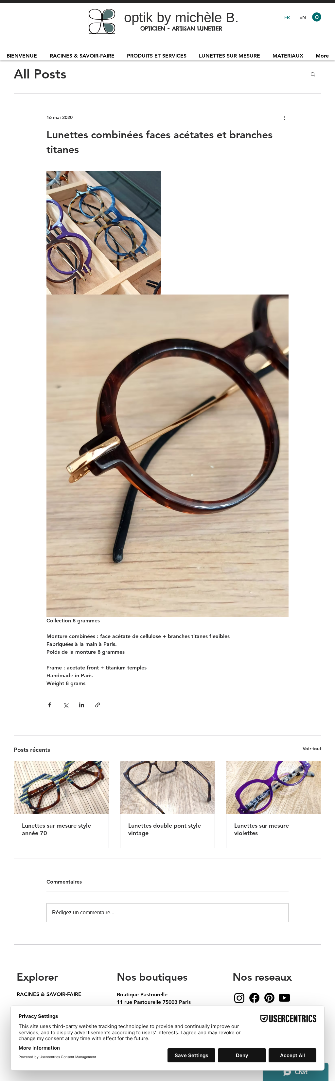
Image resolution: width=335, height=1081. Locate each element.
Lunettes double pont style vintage (164, 829)
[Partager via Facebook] (49, 705)
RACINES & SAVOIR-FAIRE (49, 994)
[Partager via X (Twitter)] (65, 705)
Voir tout (312, 749)
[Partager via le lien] (98, 705)
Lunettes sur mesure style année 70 (56, 829)
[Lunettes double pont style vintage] (167, 787)
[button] (316, 17)
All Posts (40, 74)
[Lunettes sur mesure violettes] (273, 787)
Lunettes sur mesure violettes (261, 829)
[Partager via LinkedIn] (82, 705)
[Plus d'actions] (285, 117)
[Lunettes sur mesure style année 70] (61, 787)
